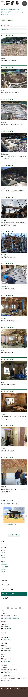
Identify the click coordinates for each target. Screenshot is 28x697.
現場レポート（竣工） (8, 594)
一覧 (3, 543)
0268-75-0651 (7, 650)
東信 (3, 552)
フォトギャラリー (7, 585)
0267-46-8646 (7, 672)
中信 (3, 555)
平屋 (3, 572)
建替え (4, 569)
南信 (3, 557)
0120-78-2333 (7, 618)
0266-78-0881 (7, 661)
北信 (3, 550)
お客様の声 (5, 598)
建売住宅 (4, 564)
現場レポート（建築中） (9, 589)
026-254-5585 (7, 629)
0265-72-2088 (15, 618)
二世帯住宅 (5, 567)
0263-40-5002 (7, 639)
